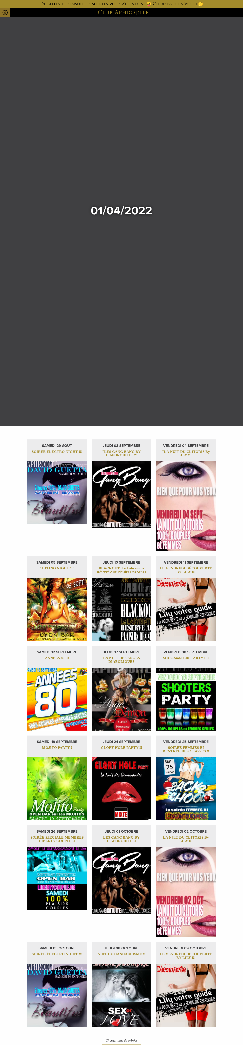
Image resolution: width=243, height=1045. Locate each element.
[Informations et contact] (5, 12)
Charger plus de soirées (122, 1040)
